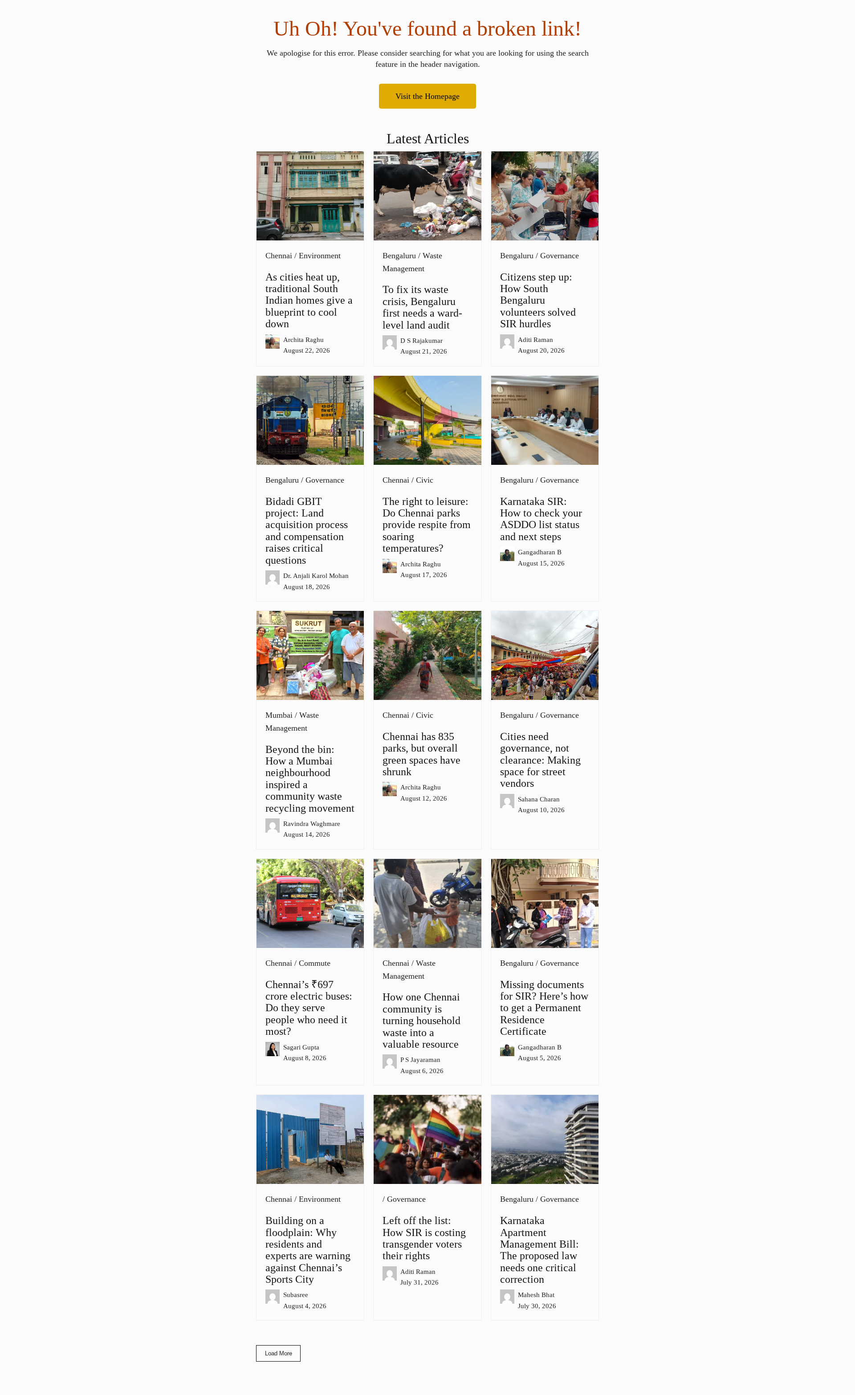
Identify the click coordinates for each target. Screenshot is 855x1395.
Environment (320, 255)
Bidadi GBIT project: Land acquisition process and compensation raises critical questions (306, 531)
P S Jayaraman (420, 1059)
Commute (314, 963)
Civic (424, 480)
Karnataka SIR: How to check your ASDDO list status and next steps (541, 519)
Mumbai (279, 715)
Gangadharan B (540, 552)
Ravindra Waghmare (311, 823)
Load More (278, 1353)
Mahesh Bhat (536, 1294)
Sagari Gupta (301, 1047)
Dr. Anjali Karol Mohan (316, 575)
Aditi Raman (535, 339)
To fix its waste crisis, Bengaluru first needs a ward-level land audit (422, 307)
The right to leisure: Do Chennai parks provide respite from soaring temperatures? (427, 525)
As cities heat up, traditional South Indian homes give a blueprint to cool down (309, 300)
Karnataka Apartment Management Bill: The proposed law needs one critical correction (539, 1250)
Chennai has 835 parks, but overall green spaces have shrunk (421, 754)
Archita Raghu (303, 339)
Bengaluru (399, 255)
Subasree (295, 1294)
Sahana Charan (539, 799)
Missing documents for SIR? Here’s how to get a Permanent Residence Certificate (544, 1008)
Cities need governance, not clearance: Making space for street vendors (540, 760)
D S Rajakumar (421, 340)
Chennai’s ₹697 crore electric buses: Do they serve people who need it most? (308, 1008)
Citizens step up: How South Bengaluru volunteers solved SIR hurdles (538, 300)
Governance (559, 255)
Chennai (278, 255)
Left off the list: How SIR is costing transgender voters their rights (424, 1238)
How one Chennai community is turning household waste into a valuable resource (421, 1020)
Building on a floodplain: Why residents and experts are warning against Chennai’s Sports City (307, 1250)
